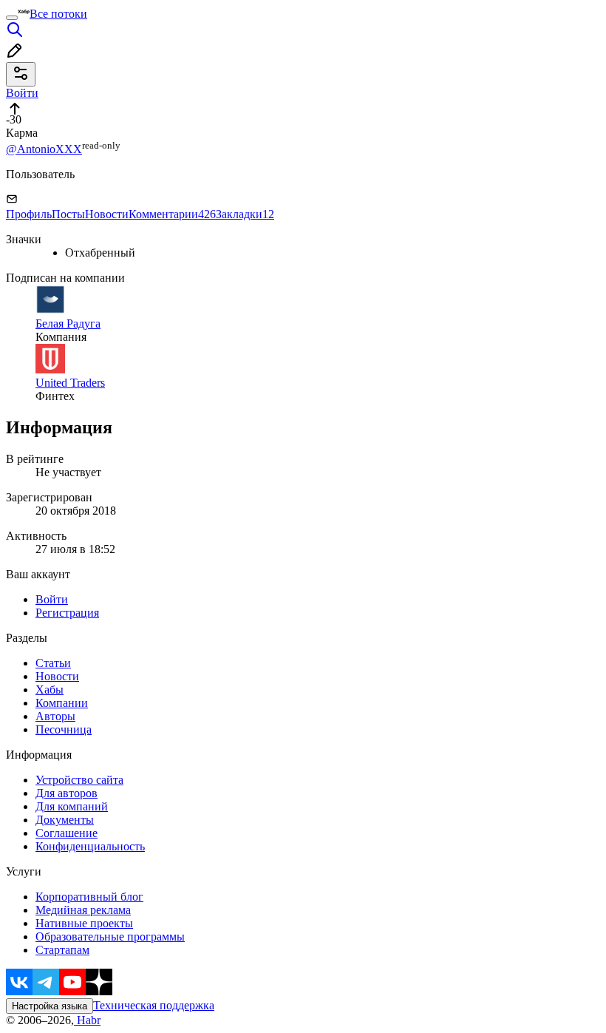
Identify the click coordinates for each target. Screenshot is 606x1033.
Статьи (53, 663)
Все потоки (58, 13)
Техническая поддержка (153, 1005)
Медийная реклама (83, 910)
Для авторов (66, 793)
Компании (61, 703)
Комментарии (172, 214)
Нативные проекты (84, 923)
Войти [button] (22, 93)
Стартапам (62, 950)
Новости (107, 214)
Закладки (245, 214)
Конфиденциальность (90, 846)
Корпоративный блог (89, 896)
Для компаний (71, 806)
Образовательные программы (110, 936)
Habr (87, 1020)
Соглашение (66, 833)
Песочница (63, 729)
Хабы (49, 689)
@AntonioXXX (44, 149)
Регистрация (67, 612)
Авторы (55, 716)
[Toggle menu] (12, 18)
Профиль (29, 214)
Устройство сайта (79, 779)
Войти (51, 599)
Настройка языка (49, 1006)
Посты (68, 214)
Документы (64, 819)
